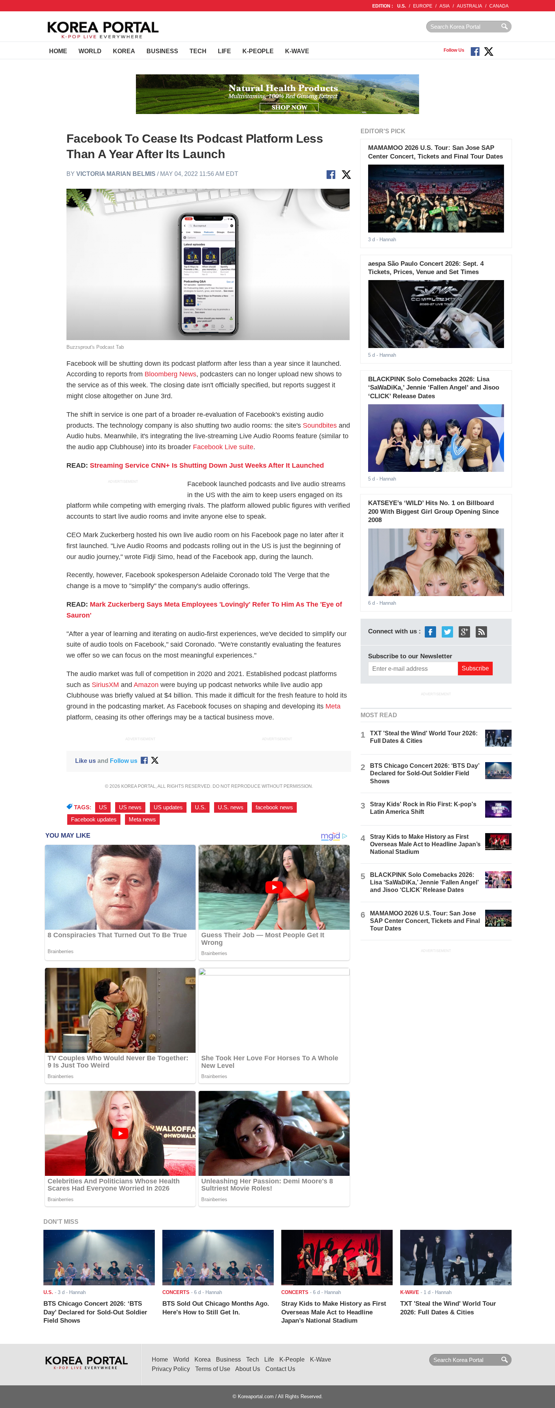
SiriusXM (105, 685)
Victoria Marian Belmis (116, 174)
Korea (124, 51)
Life (224, 51)
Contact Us (280, 1369)
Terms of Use (212, 1369)
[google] (464, 631)
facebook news (274, 807)
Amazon (146, 685)
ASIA (444, 6)
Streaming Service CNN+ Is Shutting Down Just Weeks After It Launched (207, 465)
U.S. (401, 6)
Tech (198, 51)
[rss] (481, 631)
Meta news (142, 819)
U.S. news (231, 807)
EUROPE (422, 6)
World (90, 51)
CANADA (499, 6)
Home (58, 51)
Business (162, 51)
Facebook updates (94, 819)
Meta (333, 706)
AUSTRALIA (469, 6)
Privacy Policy (171, 1369)
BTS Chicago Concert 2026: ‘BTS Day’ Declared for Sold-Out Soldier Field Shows (424, 773)
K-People (258, 51)
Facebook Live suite (223, 447)
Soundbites (320, 425)
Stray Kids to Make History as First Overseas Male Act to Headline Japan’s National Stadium (425, 844)
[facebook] (430, 631)
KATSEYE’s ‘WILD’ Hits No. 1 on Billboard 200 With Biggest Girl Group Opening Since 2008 (433, 511)
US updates (168, 807)
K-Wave (297, 51)
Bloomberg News (170, 374)
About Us (247, 1369)
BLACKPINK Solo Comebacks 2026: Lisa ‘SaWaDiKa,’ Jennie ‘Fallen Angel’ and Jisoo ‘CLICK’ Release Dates (433, 388)
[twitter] (447, 631)
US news (130, 807)
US (103, 807)
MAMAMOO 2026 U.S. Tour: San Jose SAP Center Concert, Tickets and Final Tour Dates (425, 921)
